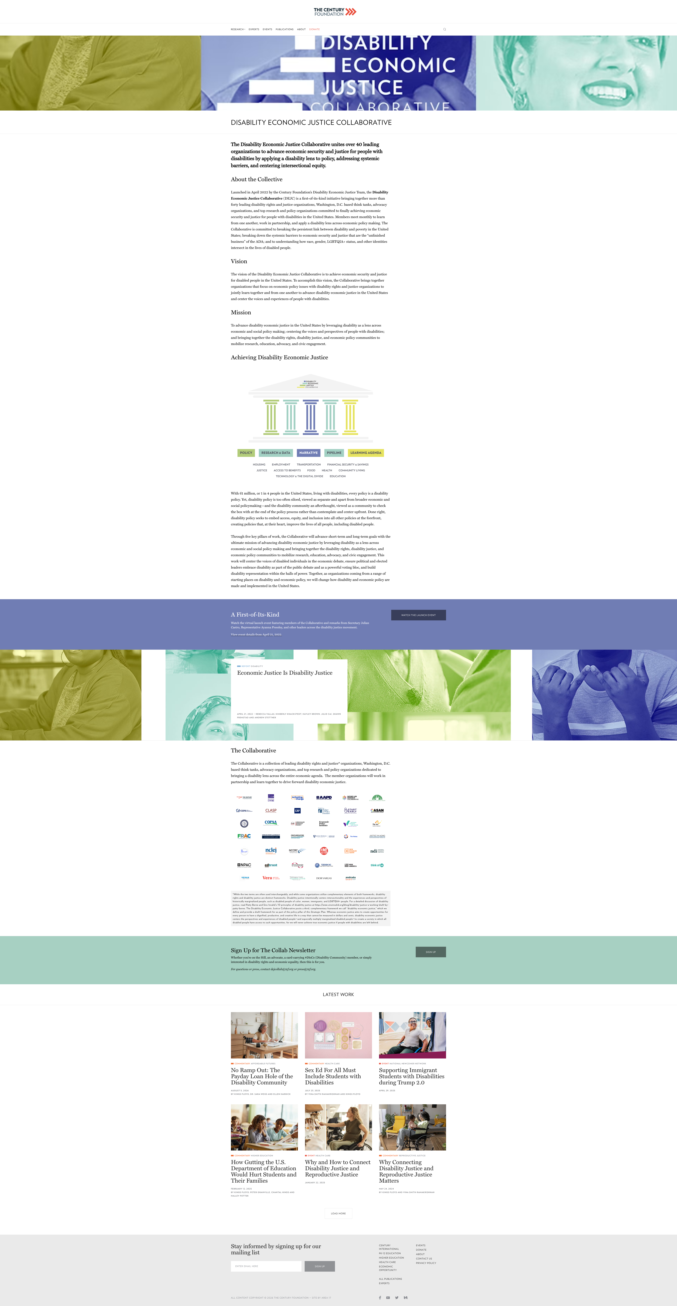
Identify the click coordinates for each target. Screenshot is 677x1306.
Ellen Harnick (282, 1094)
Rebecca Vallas (265, 714)
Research (237, 29)
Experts (254, 29)
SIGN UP (431, 952)
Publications (285, 29)
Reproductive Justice (412, 1156)
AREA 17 (326, 1297)
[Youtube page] (388, 1297)
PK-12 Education (390, 1253)
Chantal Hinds (280, 1192)
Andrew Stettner (265, 717)
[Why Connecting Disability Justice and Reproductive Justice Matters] (412, 1127)
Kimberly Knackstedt (288, 714)
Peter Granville (260, 1192)
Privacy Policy (426, 1263)
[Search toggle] (444, 29)
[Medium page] (405, 1297)
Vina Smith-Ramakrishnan (324, 1094)
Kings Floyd (241, 1094)
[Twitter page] (397, 1297)
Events (267, 29)
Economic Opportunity (388, 1268)
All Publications (390, 1279)
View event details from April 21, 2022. (256, 634)
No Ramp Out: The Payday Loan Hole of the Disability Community (262, 1076)
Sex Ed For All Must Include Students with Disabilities (333, 1076)
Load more (338, 1213)
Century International (389, 1247)
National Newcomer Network (408, 1064)
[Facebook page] (380, 1297)
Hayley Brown (311, 714)
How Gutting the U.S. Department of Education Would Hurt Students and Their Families (264, 1171)
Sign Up (320, 1266)
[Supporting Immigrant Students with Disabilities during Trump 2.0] (412, 1035)
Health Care (332, 1064)
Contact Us (424, 1258)
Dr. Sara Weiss (258, 1094)
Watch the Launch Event (418, 615)
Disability (257, 666)
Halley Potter (240, 1196)
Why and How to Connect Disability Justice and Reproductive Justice (338, 1168)
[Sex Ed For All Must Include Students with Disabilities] (338, 1035)
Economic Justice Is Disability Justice (285, 673)
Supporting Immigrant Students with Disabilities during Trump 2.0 (411, 1076)
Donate (314, 29)
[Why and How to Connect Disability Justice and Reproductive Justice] (338, 1127)
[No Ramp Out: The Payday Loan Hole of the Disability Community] (264, 1035)
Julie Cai (326, 714)
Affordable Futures (263, 1064)
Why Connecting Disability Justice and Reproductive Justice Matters (406, 1171)
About (301, 29)
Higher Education (262, 1156)
